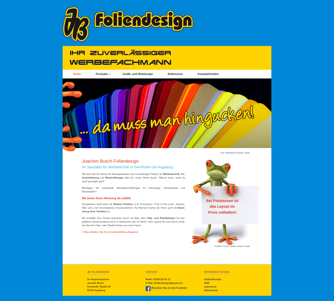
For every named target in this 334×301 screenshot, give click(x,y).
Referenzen (175, 74)
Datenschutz (211, 290)
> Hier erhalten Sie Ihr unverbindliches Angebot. (110, 232)
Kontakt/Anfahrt (208, 74)
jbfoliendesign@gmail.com (168, 283)
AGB (206, 283)
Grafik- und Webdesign (138, 74)
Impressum (210, 286)
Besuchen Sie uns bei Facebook (169, 287)
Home (77, 74)
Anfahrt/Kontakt (212, 279)
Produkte (102, 74)
